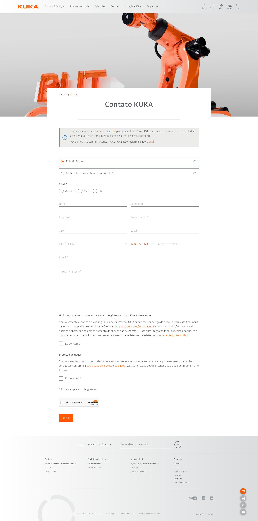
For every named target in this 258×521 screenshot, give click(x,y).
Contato (63, 95)
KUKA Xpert (135, 468)
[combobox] (93, 243)
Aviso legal (110, 514)
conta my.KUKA (106, 131)
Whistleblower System (182, 483)
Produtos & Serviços (54, 6)
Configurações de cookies (149, 514)
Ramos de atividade (79, 6)
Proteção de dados (126, 514)
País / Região (64, 249)
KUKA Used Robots (95, 468)
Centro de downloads (138, 471)
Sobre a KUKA (179, 468)
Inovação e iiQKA (133, 6)
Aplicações (100, 6)
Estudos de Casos (94, 464)
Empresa (151, 6)
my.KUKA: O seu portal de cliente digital (145, 464)
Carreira (177, 464)
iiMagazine (178, 479)
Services (115, 6)
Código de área (135, 249)
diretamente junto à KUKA (172, 335)
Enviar (66, 417)
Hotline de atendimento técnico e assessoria (61, 464)
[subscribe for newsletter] (177, 444)
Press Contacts (50, 471)
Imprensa (177, 475)
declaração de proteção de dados (133, 326)
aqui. (152, 141)
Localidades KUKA (180, 471)
